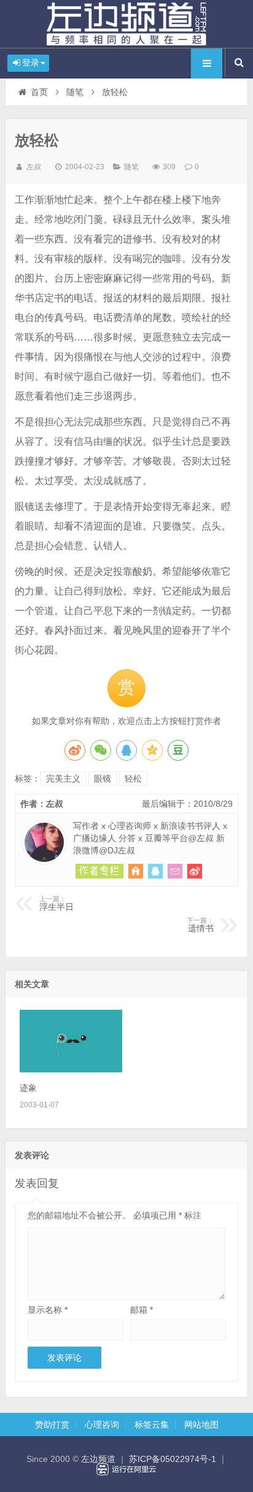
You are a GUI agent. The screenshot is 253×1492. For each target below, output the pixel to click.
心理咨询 (102, 1424)
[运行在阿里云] (126, 1469)
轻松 (133, 778)
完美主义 (63, 778)
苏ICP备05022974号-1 (172, 1459)
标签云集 (151, 1424)
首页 (39, 92)
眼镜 (102, 778)
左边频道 (126, 23)
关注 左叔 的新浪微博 (194, 871)
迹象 (28, 1088)
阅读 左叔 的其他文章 (99, 871)
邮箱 (141, 1310)
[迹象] (71, 1069)
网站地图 (201, 1424)
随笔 (75, 92)
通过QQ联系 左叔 (155, 871)
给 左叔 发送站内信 (175, 871)
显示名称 (48, 1310)
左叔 (33, 167)
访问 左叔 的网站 (135, 871)
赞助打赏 (52, 1424)
